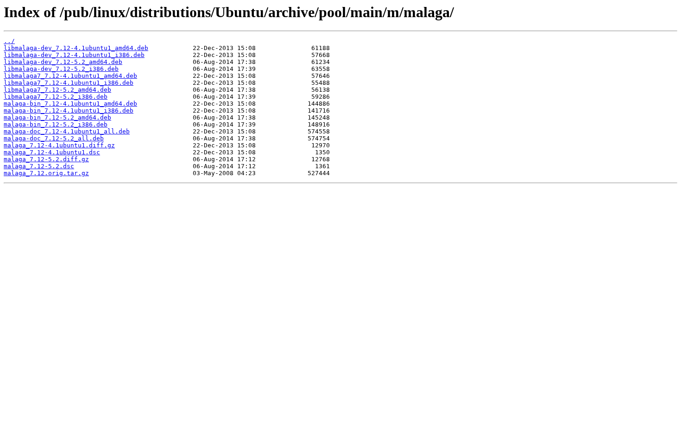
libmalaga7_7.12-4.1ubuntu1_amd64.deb (70, 75)
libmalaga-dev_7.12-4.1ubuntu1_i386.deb (74, 54)
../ (9, 41)
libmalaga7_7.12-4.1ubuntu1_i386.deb (68, 82)
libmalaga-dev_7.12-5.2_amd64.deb (63, 61)
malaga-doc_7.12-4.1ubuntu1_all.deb (67, 131)
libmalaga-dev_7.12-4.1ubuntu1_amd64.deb (76, 47)
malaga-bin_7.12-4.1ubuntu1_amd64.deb (70, 103)
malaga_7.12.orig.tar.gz (46, 173)
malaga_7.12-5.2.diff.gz (46, 159)
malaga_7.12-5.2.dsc (39, 166)
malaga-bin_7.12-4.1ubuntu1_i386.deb (68, 110)
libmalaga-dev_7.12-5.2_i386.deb (61, 68)
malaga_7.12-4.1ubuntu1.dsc (52, 152)
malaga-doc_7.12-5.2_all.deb (54, 138)
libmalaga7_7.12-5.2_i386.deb (55, 96)
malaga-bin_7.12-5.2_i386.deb (55, 124)
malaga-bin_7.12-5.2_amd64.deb (57, 117)
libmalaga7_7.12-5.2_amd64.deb (57, 89)
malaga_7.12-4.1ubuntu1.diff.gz (59, 145)
